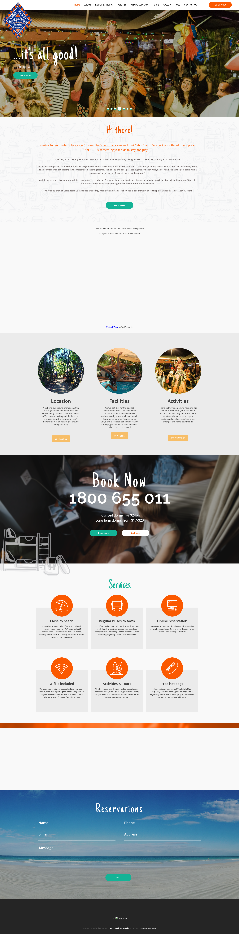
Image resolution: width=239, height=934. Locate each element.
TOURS (156, 4)
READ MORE (119, 205)
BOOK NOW (220, 4)
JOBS (178, 4)
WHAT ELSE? (119, 435)
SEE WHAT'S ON (178, 438)
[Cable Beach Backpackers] (18, 3)
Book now (135, 533)
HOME (77, 4)
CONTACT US (190, 4)
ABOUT (87, 4)
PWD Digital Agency (149, 928)
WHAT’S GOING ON (139, 4)
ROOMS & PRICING (104, 4)
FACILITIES (121, 4)
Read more (103, 533)
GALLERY (167, 4)
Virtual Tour (112, 327)
